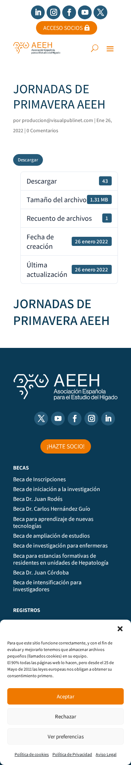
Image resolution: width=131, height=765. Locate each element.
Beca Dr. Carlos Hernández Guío (51, 509)
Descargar (28, 160)
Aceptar (65, 696)
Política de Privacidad (72, 754)
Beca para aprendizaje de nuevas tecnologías (53, 522)
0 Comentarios (42, 130)
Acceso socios (63, 28)
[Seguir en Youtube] (85, 12)
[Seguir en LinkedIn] (38, 12)
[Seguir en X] (100, 12)
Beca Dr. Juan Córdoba (41, 572)
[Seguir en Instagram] (53, 12)
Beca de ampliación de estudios (51, 536)
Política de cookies (32, 754)
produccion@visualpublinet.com (57, 120)
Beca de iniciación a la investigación (56, 489)
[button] (120, 628)
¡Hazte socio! (66, 446)
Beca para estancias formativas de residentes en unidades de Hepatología (60, 559)
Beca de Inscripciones (39, 479)
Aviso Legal (106, 754)
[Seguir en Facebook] (69, 12)
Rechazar (65, 716)
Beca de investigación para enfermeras (60, 545)
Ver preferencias (66, 736)
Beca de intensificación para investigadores (47, 586)
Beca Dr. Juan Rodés (38, 499)
